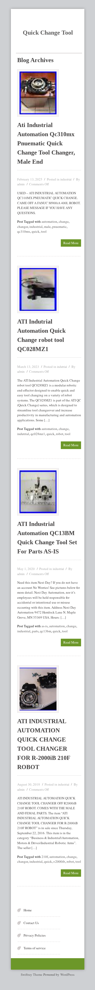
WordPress (67, 974)
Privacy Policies (35, 935)
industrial (65, 179)
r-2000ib (59, 861)
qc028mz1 (38, 433)
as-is (45, 626)
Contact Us (31, 923)
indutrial (62, 367)
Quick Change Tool (48, 32)
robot (59, 433)
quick (36, 231)
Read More (71, 243)
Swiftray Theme (32, 974)
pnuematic (59, 226)
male (47, 226)
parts (35, 631)
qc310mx (23, 231)
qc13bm (45, 631)
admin (21, 184)
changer (22, 226)
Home (28, 910)
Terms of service (35, 948)
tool (44, 231)
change (64, 221)
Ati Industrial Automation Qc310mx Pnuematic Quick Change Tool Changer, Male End (46, 143)
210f (45, 856)
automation (49, 221)
